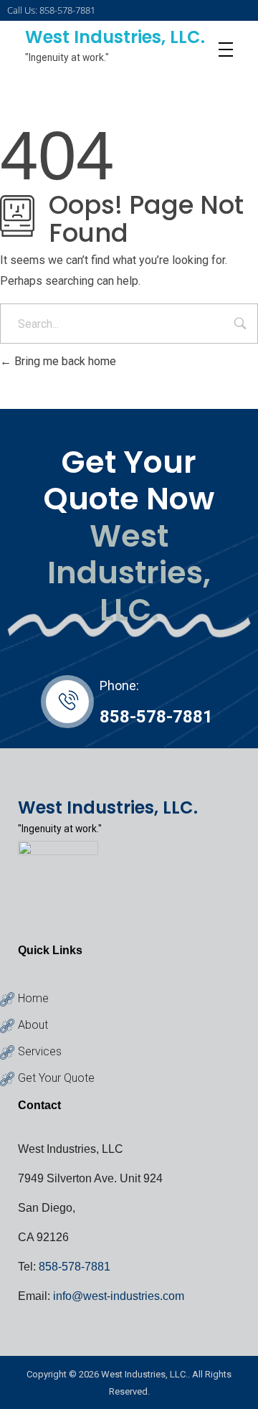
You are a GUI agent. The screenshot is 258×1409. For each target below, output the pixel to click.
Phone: (119, 685)
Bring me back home (63, 361)
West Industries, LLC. (115, 37)
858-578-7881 (156, 717)
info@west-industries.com (118, 1296)
